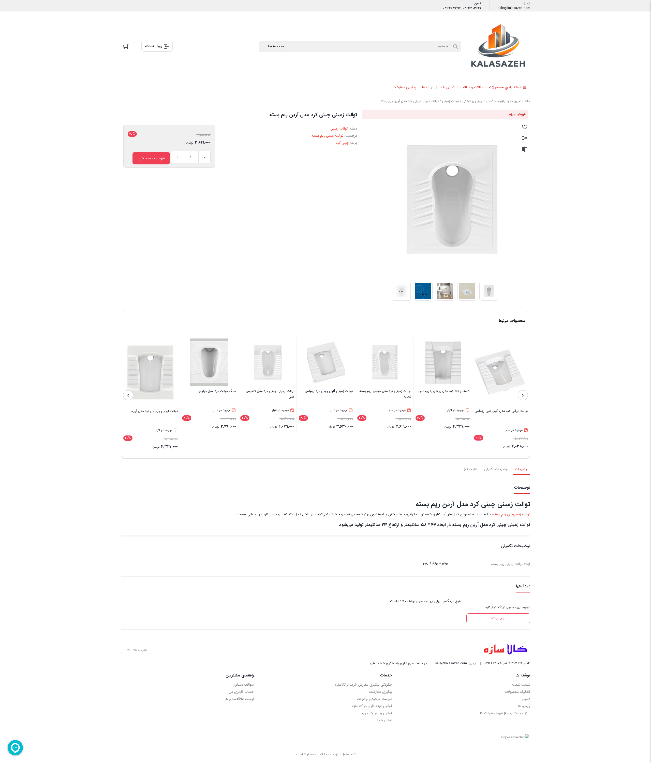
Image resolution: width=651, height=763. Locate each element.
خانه (527, 101)
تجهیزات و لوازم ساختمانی (503, 101)
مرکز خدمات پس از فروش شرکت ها (505, 713)
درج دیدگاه (498, 618)
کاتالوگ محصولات (517, 692)
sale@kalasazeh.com (514, 8)
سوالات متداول (243, 684)
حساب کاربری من (241, 692)
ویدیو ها (524, 706)
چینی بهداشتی (472, 101)
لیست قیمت (521, 684)
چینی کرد (342, 143)
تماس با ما (384, 720)
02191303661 (472, 8)
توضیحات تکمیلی (496, 469)
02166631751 (452, 8)
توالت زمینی (450, 101)
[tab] (521, 469)
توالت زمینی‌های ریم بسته (511, 514)
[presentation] (523, 395)
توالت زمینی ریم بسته (327, 135)
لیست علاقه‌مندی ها (239, 699)
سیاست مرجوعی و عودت (374, 699)
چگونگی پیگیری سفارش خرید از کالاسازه (363, 684)
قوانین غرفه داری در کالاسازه (372, 706)
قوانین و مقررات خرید (376, 713)
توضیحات (521, 469)
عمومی (525, 699)
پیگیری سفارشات (380, 692)
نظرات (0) (470, 469)
